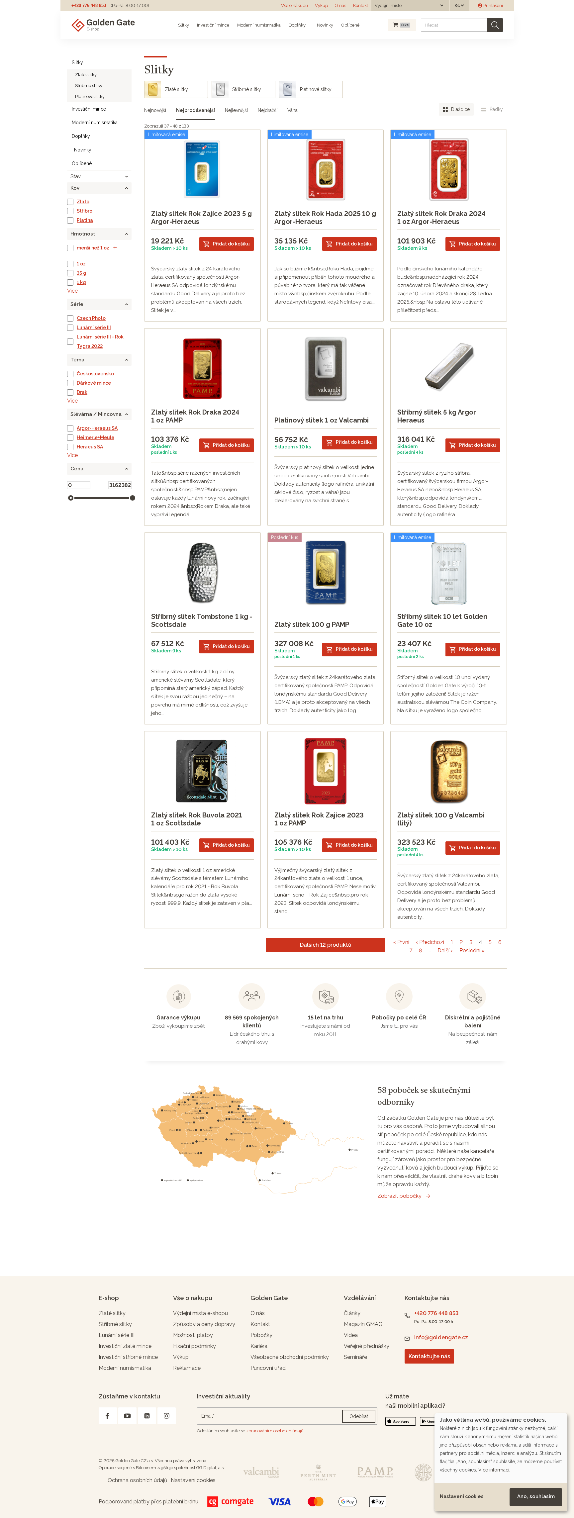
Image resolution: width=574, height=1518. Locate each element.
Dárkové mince (94, 383)
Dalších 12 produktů (325, 945)
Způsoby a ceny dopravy (204, 1324)
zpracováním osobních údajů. (275, 1430)
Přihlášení (492, 5)
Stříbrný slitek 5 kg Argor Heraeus (436, 416)
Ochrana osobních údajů (137, 1480)
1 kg (81, 282)
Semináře (355, 1357)
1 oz (81, 263)
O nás (340, 5)
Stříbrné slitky (88, 85)
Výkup (321, 5)
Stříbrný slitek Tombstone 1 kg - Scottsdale (201, 620)
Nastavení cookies (461, 1496)
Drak (82, 392)
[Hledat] (495, 25)
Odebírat (358, 1416)
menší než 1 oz (93, 247)
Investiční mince (213, 25)
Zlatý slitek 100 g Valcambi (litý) (440, 819)
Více (72, 291)
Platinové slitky (90, 96)
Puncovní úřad (268, 1368)
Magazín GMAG (363, 1324)
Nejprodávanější (195, 110)
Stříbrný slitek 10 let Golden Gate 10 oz (442, 620)
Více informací (493, 1469)
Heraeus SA (90, 446)
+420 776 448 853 (88, 5)
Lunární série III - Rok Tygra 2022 (100, 341)
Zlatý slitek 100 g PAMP (311, 624)
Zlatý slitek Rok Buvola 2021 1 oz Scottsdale (196, 819)
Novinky (324, 25)
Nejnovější (155, 110)
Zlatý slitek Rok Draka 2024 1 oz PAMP (195, 416)
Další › (445, 950)
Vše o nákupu (294, 5)
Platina (85, 220)
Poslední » (472, 950)
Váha (292, 110)
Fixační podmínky (194, 1346)
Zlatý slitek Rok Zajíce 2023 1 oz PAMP (319, 819)
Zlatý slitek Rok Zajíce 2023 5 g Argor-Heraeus (201, 218)
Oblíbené (350, 25)
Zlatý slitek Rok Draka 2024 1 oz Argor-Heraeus (441, 218)
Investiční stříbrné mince (128, 1357)
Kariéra (258, 1346)
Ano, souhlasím (536, 1496)
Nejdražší (267, 110)
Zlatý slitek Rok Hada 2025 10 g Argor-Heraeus (325, 218)
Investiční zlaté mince (125, 1346)
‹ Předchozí (430, 942)
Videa (351, 1335)
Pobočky (261, 1335)
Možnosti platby (193, 1335)
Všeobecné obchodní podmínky (289, 1357)
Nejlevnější (236, 110)
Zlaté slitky (86, 74)
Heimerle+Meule (95, 437)
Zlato (83, 201)
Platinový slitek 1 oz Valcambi (321, 420)
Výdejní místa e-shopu (200, 1313)
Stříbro (84, 211)
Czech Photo (91, 318)
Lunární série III (94, 327)
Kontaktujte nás (429, 1356)
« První (401, 942)
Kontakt (360, 5)
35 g (81, 273)
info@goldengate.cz (441, 1337)
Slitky (183, 25)
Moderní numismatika (259, 25)
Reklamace (187, 1368)
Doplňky (297, 25)
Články (352, 1313)
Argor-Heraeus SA (97, 428)
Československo (95, 373)
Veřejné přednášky (366, 1346)
